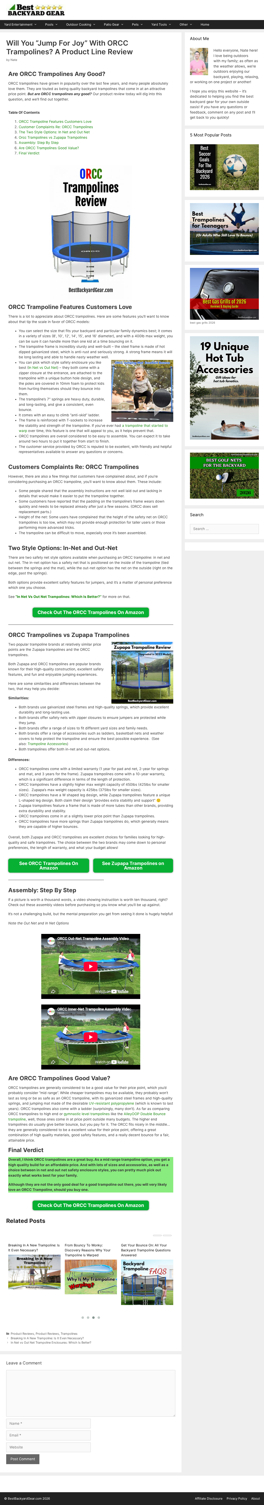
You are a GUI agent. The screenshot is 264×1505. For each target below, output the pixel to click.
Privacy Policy (237, 1498)
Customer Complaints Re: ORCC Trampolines (56, 127)
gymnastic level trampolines (87, 1114)
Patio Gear (111, 24)
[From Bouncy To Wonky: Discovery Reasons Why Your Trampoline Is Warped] (91, 1277)
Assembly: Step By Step (39, 143)
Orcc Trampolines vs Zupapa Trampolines (53, 137)
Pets (135, 24)
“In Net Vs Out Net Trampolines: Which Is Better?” (58, 597)
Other (184, 24)
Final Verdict (29, 153)
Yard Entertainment (18, 24)
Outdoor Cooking (78, 24)
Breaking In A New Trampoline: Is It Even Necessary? (34, 1247)
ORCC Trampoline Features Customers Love (55, 122)
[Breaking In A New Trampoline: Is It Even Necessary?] (34, 1272)
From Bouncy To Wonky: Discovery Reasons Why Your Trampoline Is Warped (88, 1250)
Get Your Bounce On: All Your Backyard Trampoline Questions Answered (146, 1250)
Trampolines (69, 1333)
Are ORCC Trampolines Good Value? (49, 148)
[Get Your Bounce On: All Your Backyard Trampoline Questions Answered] (147, 1286)
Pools (49, 24)
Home (205, 24)
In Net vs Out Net (42, 368)
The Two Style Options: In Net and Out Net (54, 132)
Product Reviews (22, 1333)
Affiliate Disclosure (209, 1498)
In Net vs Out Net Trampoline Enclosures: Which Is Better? (51, 1342)
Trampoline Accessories (47, 744)
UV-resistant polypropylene (111, 1103)
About (255, 1498)
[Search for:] (224, 529)
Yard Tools (159, 24)
